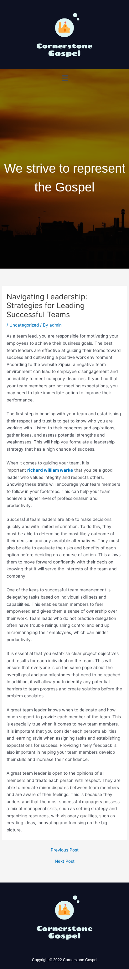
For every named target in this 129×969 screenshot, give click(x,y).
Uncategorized (24, 324)
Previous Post (65, 850)
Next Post (65, 861)
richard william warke (50, 470)
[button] (64, 78)
